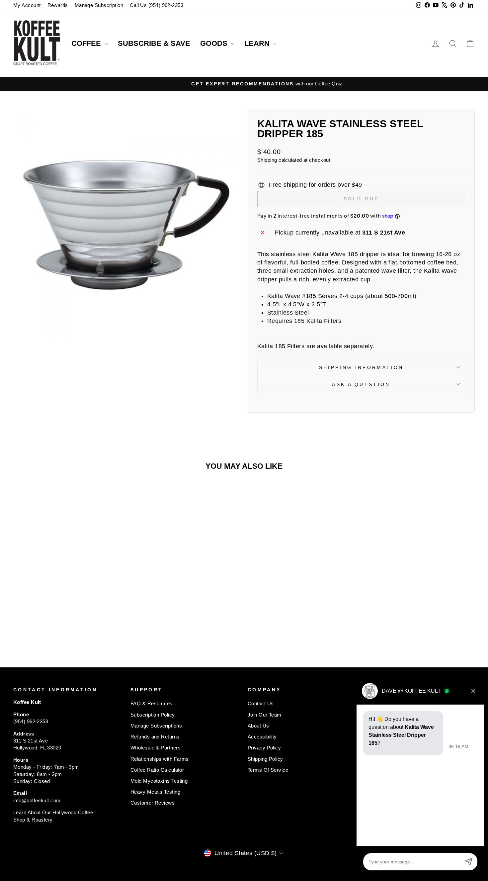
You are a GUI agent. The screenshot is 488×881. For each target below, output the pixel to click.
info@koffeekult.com (37, 800)
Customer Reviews (152, 803)
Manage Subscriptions (156, 726)
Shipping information (361, 367)
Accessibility (262, 736)
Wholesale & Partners (155, 747)
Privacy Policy (264, 747)
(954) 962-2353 (30, 721)
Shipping (267, 160)
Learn (258, 43)
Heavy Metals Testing (155, 792)
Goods (214, 43)
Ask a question (361, 384)
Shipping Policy (265, 759)
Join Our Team (265, 715)
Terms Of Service (268, 770)
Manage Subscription (99, 5)
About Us (258, 726)
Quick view (68, 589)
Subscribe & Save (154, 43)
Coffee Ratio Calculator (157, 770)
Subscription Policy (152, 715)
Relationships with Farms (159, 759)
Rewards (57, 5)
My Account (27, 5)
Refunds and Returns (155, 736)
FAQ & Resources (151, 703)
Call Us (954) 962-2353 (156, 5)
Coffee (87, 43)
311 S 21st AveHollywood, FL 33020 (37, 744)
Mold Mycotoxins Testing (159, 781)
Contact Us (261, 703)
